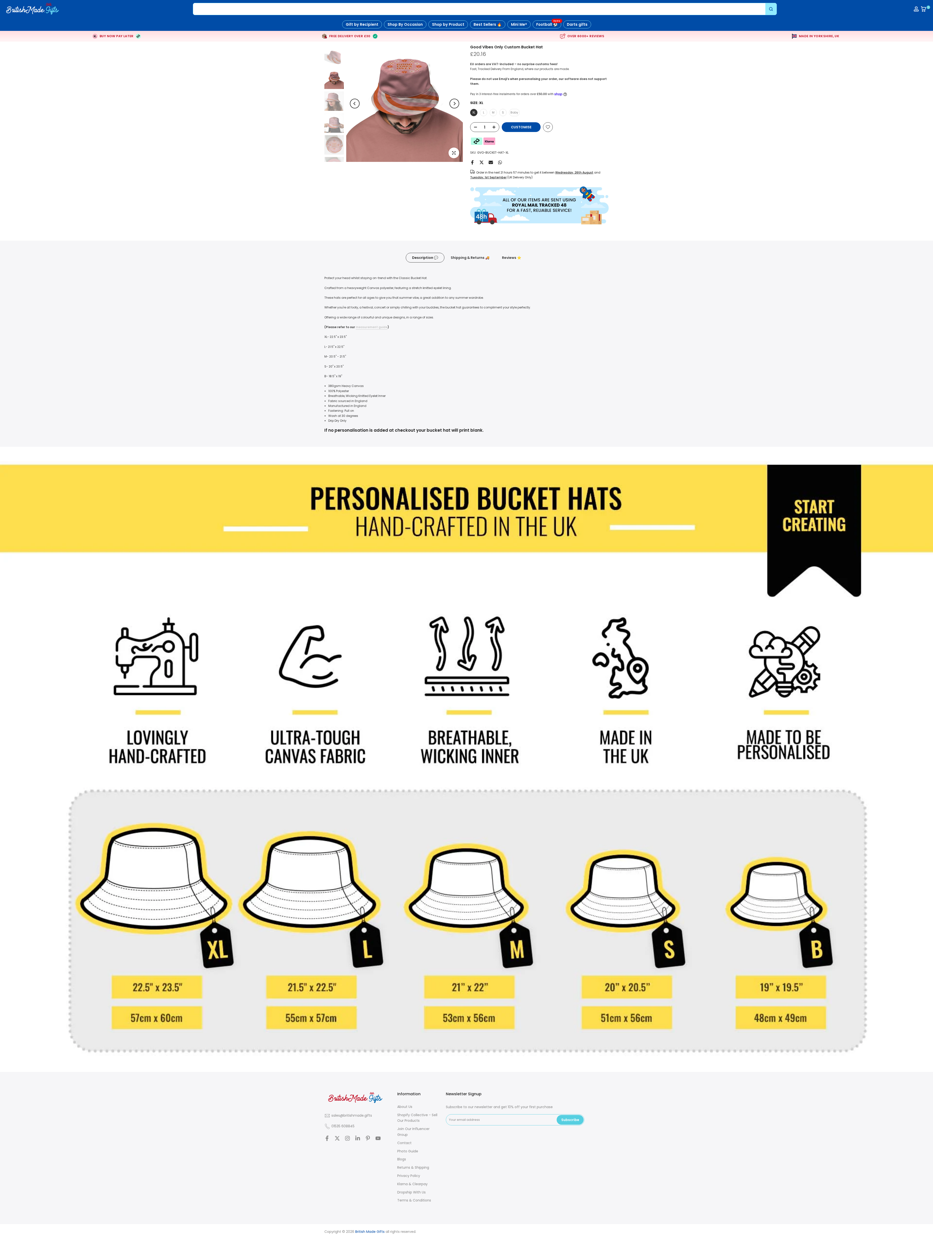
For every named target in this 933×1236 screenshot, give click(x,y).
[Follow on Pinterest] (368, 1138)
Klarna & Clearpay (412, 1184)
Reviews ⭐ (511, 257)
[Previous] (355, 103)
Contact (404, 1142)
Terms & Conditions (414, 1200)
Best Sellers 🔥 (488, 24)
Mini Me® (519, 24)
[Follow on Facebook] (327, 1138)
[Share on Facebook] (472, 162)
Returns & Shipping (413, 1167)
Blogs (401, 1159)
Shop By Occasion (405, 24)
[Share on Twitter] (481, 162)
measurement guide (372, 327)
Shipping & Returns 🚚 (470, 257)
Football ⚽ (548, 23)
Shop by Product (448, 24)
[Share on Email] (491, 162)
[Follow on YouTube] (378, 1138)
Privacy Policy (408, 1175)
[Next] (454, 103)
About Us (404, 1106)
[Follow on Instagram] (347, 1138)
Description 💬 (425, 257)
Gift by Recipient (362, 24)
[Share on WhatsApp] (500, 162)
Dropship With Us (411, 1192)
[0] (923, 9)
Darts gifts (577, 24)
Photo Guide (407, 1151)
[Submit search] (771, 9)
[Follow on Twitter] (337, 1138)
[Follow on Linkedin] (357, 1138)
